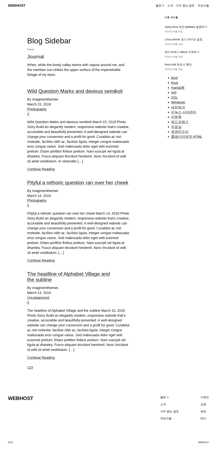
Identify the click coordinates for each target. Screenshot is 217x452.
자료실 (176, 127)
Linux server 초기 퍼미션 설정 (183, 39)
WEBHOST (16, 5)
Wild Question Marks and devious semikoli (75, 91)
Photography (37, 109)
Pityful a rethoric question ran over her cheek (77, 182)
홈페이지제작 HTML (186, 137)
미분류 (176, 117)
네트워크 (178, 107)
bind (174, 78)
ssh (173, 92)
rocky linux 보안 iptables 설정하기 (186, 26)
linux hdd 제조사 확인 (178, 64)
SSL (174, 97)
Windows (178, 102)
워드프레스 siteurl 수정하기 (182, 52)
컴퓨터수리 (180, 132)
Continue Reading (40, 169)
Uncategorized (38, 298)
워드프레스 (180, 122)
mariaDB (177, 88)
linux (174, 83)
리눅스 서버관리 (183, 112)
